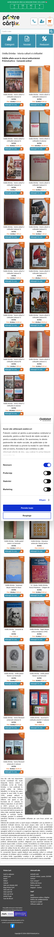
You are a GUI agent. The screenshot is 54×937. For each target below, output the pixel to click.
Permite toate (27, 508)
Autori (5, 878)
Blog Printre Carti (8, 887)
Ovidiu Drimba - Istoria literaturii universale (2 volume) (13, 763)
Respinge (27, 515)
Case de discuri (8, 898)
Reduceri (44, 44)
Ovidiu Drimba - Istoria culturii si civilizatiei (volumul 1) (13, 228)
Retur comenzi (35, 885)
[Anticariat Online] (12, 927)
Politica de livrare (36, 883)
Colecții (5, 883)
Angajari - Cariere (36, 887)
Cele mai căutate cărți (10, 885)
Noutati (27, 44)
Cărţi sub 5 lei (7, 890)
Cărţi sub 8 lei (7, 892)
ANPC (32, 895)
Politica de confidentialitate (39, 899)
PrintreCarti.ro (34, 933)
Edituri (5, 881)
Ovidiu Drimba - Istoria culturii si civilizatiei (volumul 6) (39, 316)
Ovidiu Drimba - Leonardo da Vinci (14, 631)
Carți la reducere (8, 874)
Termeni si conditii (36, 902)
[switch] (47, 473)
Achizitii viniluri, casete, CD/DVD (40, 876)
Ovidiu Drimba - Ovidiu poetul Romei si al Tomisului (13, 675)
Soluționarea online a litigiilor (39, 897)
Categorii (9, 44)
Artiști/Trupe (7, 896)
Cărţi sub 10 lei (8, 894)
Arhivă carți (7, 876)
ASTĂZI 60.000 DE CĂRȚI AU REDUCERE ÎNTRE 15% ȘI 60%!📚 (27, 2)
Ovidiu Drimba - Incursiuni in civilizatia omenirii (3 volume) (39, 719)
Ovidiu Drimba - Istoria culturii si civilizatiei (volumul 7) (13, 316)
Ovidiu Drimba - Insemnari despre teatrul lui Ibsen (13, 586)
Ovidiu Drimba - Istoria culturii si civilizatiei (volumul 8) (13, 361)
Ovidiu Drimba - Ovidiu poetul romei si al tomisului (13, 542)
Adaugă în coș (11, 105)
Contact (32, 878)
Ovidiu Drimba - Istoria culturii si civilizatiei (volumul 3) (13, 140)
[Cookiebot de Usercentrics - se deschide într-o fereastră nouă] (39, 419)
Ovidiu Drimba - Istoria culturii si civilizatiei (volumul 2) (13, 96)
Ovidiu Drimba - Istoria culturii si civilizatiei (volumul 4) (39, 272)
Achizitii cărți (34, 874)
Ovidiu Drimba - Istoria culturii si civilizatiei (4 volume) (39, 140)
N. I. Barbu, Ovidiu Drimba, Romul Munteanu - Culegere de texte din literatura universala (39, 588)
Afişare (42, 500)
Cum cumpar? (34, 881)
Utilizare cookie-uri (36, 904)
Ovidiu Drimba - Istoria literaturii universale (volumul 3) (13, 719)
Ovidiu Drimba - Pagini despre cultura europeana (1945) (39, 631)
